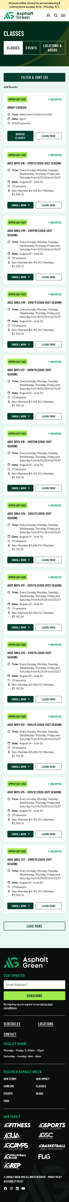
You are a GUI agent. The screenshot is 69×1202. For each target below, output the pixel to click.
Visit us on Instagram (11, 1188)
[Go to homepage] (18, 15)
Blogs (39, 1093)
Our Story (10, 1079)
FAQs (6, 1101)
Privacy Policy (55, 1177)
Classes (41, 1086)
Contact (10, 1034)
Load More (35, 926)
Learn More (49, 136)
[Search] (56, 15)
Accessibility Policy (13, 1181)
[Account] (48, 15)
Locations (46, 1024)
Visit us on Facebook (5, 1188)
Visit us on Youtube (23, 1188)
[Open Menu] (63, 15)
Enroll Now (19, 205)
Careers (9, 1086)
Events (31, 48)
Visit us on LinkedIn (17, 1188)
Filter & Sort (32, 77)
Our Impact (43, 1079)
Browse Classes (20, 135)
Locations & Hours (52, 47)
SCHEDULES (12, 1024)
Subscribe (35, 995)
